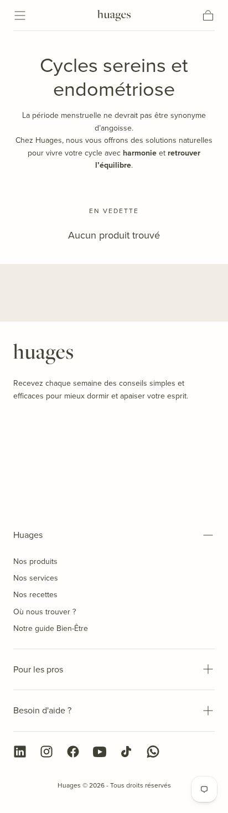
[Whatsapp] (153, 751)
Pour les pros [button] (38, 669)
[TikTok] (126, 751)
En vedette (114, 211)
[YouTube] (99, 751)
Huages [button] (28, 535)
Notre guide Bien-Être (50, 628)
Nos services (35, 578)
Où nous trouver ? (44, 612)
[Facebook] (73, 751)
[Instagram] (46, 751)
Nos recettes (35, 594)
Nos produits (35, 561)
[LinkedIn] (20, 751)
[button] (20, 15)
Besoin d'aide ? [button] (42, 710)
